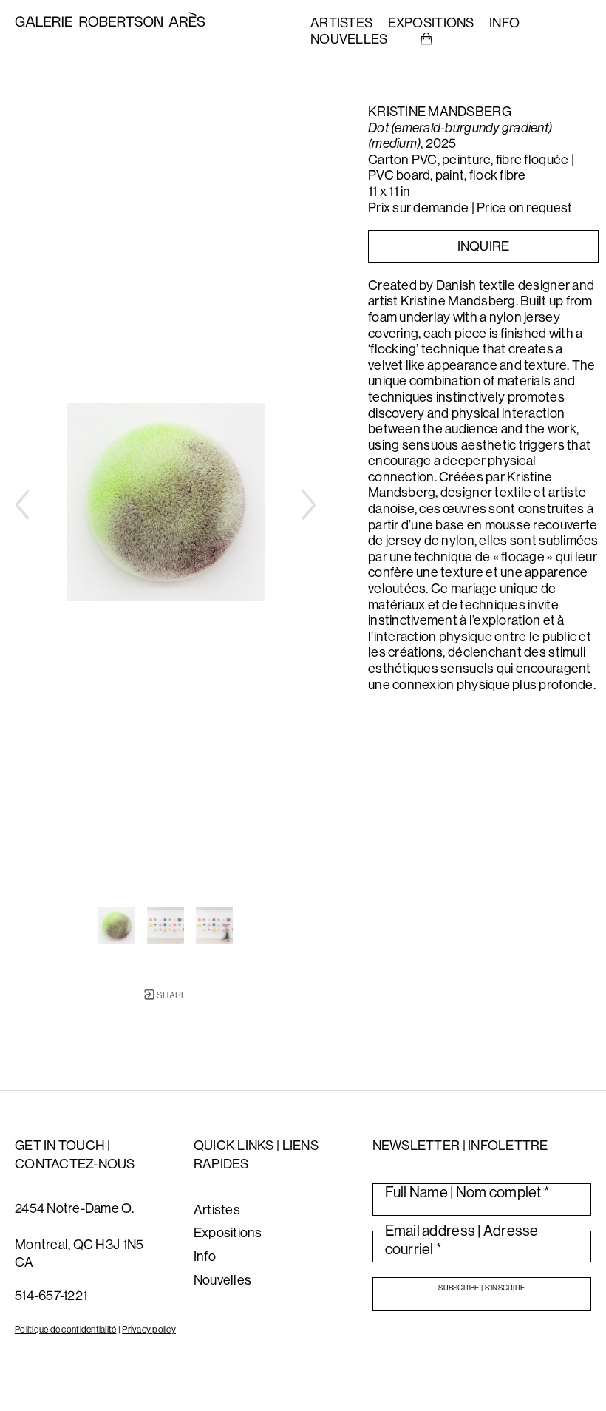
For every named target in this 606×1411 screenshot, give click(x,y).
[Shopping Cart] (426, 39)
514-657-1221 (51, 1295)
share (171, 995)
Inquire (483, 245)
